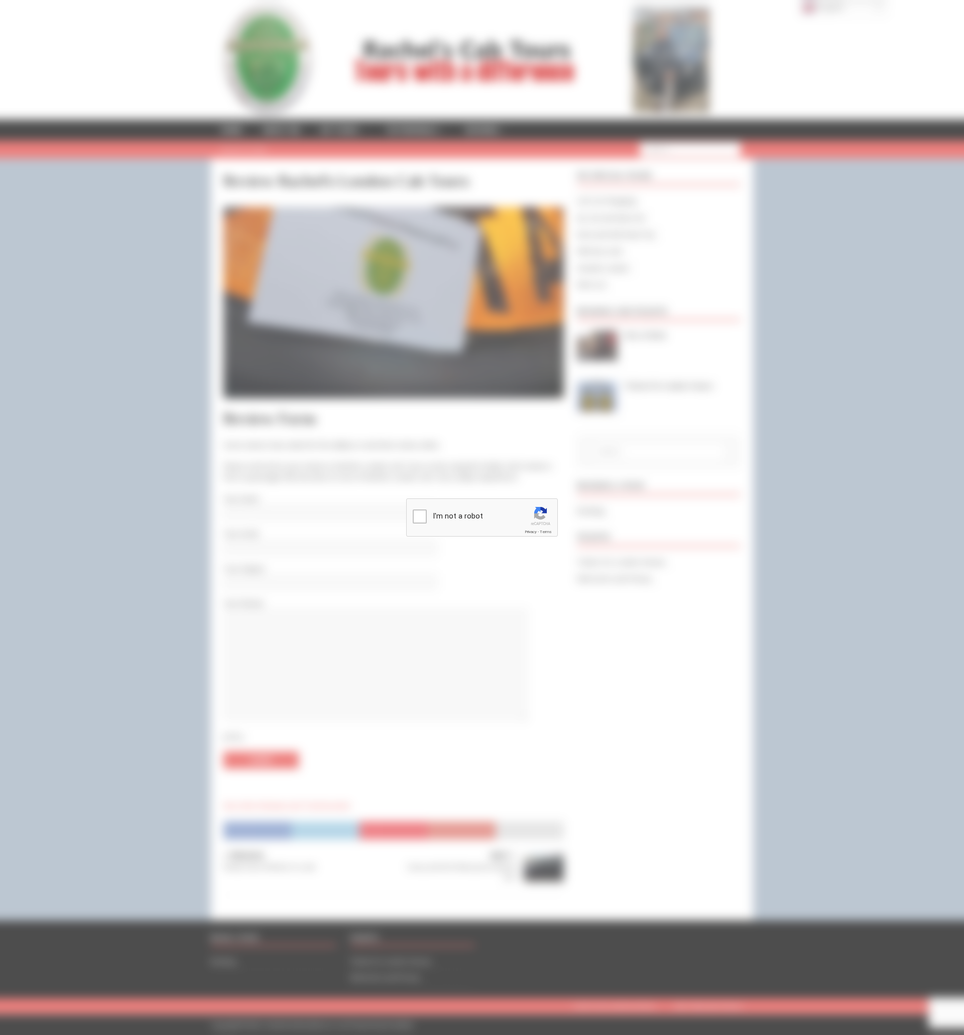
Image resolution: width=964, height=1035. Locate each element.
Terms (546, 532)
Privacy (531, 532)
